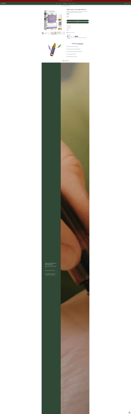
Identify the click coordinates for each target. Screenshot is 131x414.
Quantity (68, 16)
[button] (78, 20)
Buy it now (78, 22)
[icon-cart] (129, 3)
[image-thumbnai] (43, 33)
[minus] (67, 18)
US (126, 3)
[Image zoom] (53, 20)
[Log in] (128, 3)
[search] (124, 3)
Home (61, 5)
